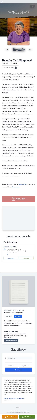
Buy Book (18, 316)
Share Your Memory (11, 340)
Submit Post (18, 370)
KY (7, 254)
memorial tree (22, 184)
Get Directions (10, 258)
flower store (15, 187)
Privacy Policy (13, 412)
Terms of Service (23, 412)
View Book (8, 316)
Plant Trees (26, 258)
